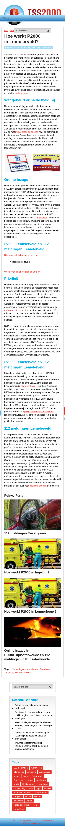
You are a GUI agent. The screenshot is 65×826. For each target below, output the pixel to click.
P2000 (18, 672)
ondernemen (21, 93)
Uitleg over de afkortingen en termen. (22, 255)
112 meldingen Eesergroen (25, 533)
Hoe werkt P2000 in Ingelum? (27, 572)
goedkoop (41, 780)
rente (36, 805)
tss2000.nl (17, 821)
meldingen (42, 217)
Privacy (38, 823)
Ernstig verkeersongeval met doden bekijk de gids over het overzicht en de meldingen (33, 715)
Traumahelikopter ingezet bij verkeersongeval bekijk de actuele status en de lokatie (31, 746)
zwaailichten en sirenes (26, 132)
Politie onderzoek (22, 805)
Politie (26, 672)
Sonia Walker (13, 47)
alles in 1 (31, 772)
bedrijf (17, 776)
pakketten (18, 800)
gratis (16, 784)
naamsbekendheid (22, 792)
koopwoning (19, 788)
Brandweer (45, 669)
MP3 (31, 788)
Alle (24, 823)
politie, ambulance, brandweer (39, 411)
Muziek (47, 788)
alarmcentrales (28, 386)
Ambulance (32, 669)
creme (30, 780)
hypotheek (43, 784)
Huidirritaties (28, 784)
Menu (6, 18)
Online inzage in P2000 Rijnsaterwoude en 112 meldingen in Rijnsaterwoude (27, 655)
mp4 (38, 788)
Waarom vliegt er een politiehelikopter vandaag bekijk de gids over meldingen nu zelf (34, 725)
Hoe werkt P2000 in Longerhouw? (30, 611)
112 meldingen (17, 669)
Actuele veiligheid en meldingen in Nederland (31, 706)
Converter (18, 780)
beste (25, 776)
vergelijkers (19, 809)
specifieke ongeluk (37, 485)
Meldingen (46, 47)
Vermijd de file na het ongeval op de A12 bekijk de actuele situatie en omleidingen (32, 735)
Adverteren (36, 768)
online (28, 796)
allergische (19, 772)
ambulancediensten (13, 310)
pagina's (30, 823)
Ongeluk (9, 672)
